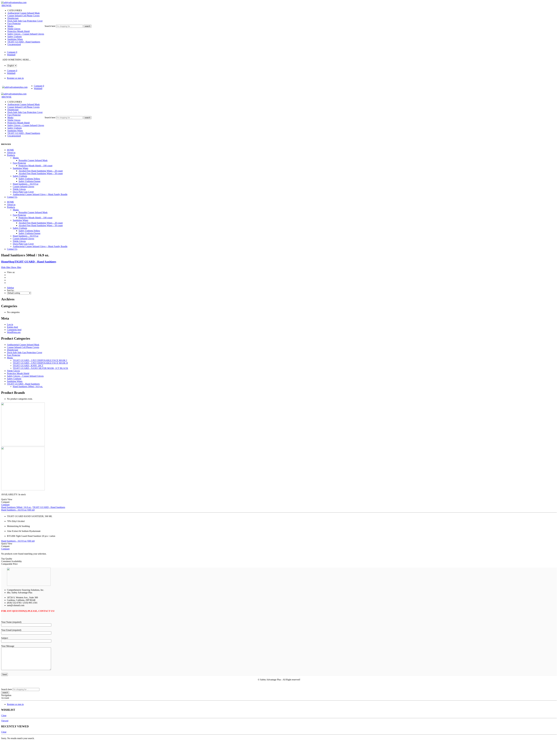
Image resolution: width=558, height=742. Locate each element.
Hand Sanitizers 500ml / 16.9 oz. (28, 386)
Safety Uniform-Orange (29, 181)
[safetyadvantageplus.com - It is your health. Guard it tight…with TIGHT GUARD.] (13, 2)
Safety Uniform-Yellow (29, 178)
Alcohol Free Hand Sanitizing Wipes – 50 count (41, 173)
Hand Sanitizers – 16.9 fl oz (25, 184)
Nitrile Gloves (13, 28)
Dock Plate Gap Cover (23, 192)
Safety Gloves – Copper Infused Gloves (25, 34)
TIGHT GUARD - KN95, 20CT (28, 365)
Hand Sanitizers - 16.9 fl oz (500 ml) (18, 510)
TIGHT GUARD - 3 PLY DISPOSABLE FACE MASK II (40, 363)
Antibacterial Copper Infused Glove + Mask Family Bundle (40, 194)
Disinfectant (12, 18)
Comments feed (14, 329)
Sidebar (10, 287)
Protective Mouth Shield (18, 31)
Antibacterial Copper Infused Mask (23, 13)
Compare (5, 504)
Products (11, 155)
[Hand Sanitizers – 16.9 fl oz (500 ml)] (279, 447)
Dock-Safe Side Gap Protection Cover (25, 21)
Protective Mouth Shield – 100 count (35, 165)
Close (3, 715)
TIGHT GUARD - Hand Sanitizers (23, 42)
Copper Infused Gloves (23, 186)
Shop (11, 261)
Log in (10, 324)
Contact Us (12, 197)
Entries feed (12, 327)
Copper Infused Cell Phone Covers (23, 15)
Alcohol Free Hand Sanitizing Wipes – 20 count (41, 171)
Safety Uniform (14, 36)
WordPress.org (13, 332)
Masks (10, 26)
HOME (10, 150)
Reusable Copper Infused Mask (33, 160)
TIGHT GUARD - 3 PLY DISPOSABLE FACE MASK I (40, 360)
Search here (50, 26)
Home (4, 261)
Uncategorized (14, 44)
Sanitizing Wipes (15, 39)
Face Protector (14, 23)
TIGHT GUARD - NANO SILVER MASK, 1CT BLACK (40, 368)
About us (11, 152)
